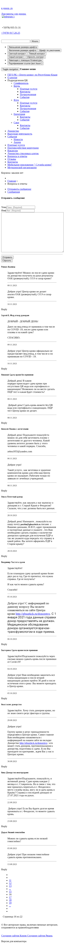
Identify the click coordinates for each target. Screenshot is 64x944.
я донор (7, 8)
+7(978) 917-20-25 (10, 33)
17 (10, 897)
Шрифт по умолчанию (49, 50)
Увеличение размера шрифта (22, 50)
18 (10, 900)
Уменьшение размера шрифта (23, 47)
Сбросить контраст (35, 57)
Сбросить (6, 260)
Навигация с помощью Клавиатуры (25, 60)
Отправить (7, 257)
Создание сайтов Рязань (40, 935)
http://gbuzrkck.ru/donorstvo (33, 613)
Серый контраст (16, 57)
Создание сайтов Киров (14, 935)
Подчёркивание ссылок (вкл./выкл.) (25, 63)
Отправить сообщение (19, 189)
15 (10, 891)
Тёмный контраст (37, 53)
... (10, 888)
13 (10, 886)
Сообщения (13, 192)
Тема (3, 207)
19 (10, 903)
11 (10, 880)
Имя (3, 210)
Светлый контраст (17, 53)
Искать (35, 41)
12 (10, 883)
